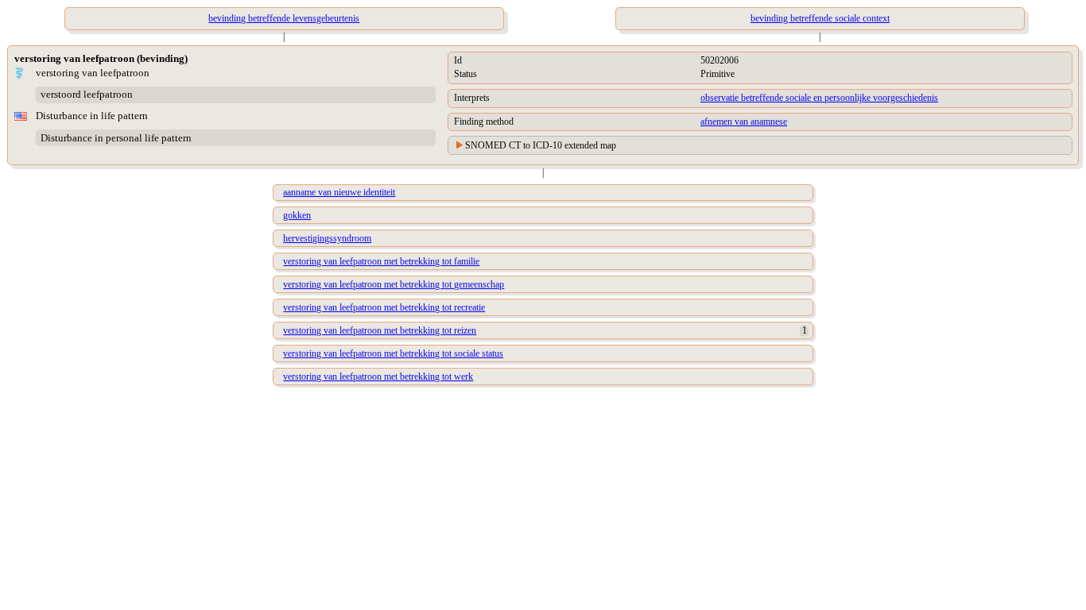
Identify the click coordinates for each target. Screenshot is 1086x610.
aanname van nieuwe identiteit (339, 192)
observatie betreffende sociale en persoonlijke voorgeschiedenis (819, 97)
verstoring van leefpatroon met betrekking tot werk (378, 376)
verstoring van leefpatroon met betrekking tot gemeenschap (393, 284)
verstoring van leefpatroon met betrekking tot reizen (379, 330)
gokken (297, 215)
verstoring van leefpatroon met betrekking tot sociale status (393, 353)
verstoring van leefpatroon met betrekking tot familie (381, 261)
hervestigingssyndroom (327, 238)
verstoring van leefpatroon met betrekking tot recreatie (384, 307)
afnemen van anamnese (743, 121)
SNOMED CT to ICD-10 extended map (540, 145)
